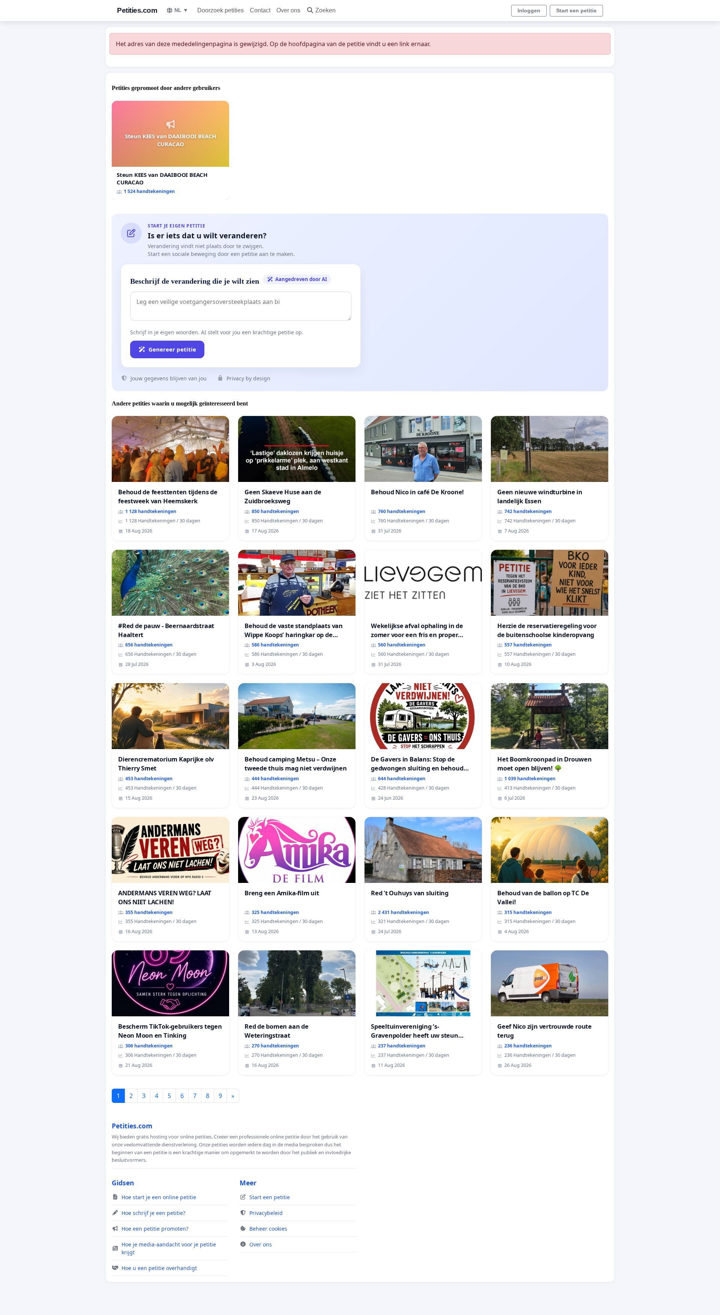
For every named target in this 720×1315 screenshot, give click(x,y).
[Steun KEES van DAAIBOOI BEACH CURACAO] (170, 150)
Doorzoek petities (220, 10)
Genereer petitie (172, 349)
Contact (260, 10)
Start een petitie (576, 10)
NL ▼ (181, 10)
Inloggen (529, 10)
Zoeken (325, 10)
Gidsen (123, 1182)
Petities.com (137, 10)
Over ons (288, 10)
